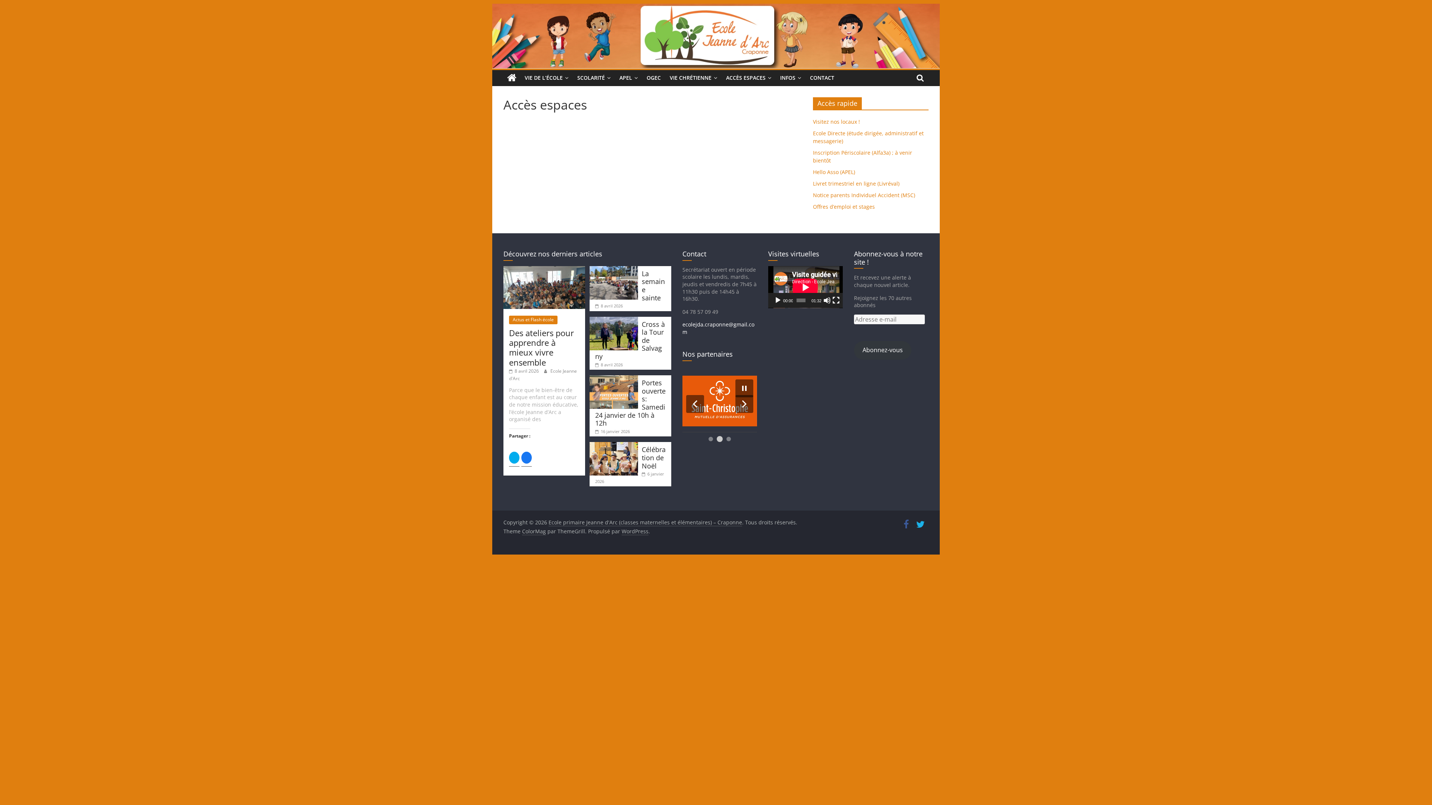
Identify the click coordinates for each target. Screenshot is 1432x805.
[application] (805, 287)
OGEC (654, 77)
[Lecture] (778, 300)
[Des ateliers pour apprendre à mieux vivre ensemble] (544, 269)
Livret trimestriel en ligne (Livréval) (856, 183)
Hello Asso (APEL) (834, 172)
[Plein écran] (836, 300)
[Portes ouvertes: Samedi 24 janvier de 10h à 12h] (614, 378)
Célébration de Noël (654, 457)
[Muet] (827, 300)
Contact (822, 77)
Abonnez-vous (883, 350)
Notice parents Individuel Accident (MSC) (864, 195)
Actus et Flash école (533, 319)
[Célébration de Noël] (614, 445)
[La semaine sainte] (614, 269)
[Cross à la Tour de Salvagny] (614, 320)
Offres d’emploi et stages (844, 206)
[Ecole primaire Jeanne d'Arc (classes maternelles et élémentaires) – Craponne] (716, 8)
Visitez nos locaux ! (836, 121)
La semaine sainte (653, 285)
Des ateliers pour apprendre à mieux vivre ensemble (541, 347)
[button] (695, 404)
